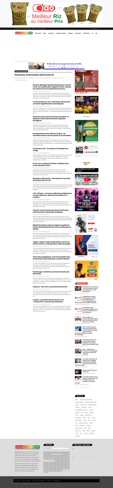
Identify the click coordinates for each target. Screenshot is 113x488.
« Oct (44, 472)
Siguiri (83, 430)
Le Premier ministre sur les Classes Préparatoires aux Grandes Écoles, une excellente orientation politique (86, 380)
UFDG (76, 433)
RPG (85, 428)
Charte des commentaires (38, 480)
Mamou (91, 423)
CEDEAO (77, 407)
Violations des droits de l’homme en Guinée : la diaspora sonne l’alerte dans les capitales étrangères (51, 118)
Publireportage (18, 28)
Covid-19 (77, 412)
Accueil (38, 33)
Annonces (51, 33)
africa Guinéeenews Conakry (86, 399)
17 (64, 465)
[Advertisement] (56, 48)
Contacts (48, 480)
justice (89, 417)
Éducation (92, 433)
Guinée (84, 417)
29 (56, 470)
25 (67, 468)
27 (49, 470)
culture (86, 412)
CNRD (89, 407)
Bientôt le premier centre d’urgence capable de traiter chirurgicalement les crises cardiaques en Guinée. (52, 227)
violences (86, 433)
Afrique (76, 404)
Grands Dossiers (61, 33)
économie (77, 436)
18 (67, 465)
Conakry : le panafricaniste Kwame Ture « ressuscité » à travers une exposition (48, 301)
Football (81, 415)
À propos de (18, 480)
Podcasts (81, 158)
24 (64, 468)
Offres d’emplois (26, 28)
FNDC (76, 415)
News (44, 33)
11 (67, 463)
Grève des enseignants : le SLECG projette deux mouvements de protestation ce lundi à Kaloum (51, 258)
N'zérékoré (82, 425)
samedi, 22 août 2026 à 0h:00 (20, 80)
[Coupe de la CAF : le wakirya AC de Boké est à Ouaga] (23, 153)
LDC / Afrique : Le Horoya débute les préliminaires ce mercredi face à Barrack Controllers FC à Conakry (52, 195)
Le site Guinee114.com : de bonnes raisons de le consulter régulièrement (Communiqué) (51, 103)
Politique (70, 33)
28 (52, 470)
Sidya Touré (78, 430)
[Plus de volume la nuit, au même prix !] (78, 371)
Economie (78, 33)
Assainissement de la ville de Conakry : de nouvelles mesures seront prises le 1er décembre (52, 134)
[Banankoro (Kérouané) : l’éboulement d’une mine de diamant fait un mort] (23, 183)
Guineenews (78, 417)
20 (49, 468)
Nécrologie (34, 28)
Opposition (88, 425)
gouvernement (88, 415)
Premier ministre (78, 428)
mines (76, 425)
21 (52, 468)
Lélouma (94, 420)
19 (45, 468)
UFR (81, 433)
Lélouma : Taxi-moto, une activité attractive (50, 287)
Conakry (91, 410)
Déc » (48, 472)
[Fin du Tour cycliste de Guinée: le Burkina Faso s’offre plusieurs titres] (23, 168)
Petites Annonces (41, 28)
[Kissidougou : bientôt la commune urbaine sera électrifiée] (23, 276)
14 (52, 465)
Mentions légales (26, 480)
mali (76, 423)
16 (60, 465)
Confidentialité (56, 480)
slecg (88, 430)
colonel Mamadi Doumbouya (81, 410)
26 (45, 470)
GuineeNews (77, 158)
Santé (89, 428)
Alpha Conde (83, 404)
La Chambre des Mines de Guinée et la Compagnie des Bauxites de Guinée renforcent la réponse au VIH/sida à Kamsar (86, 362)
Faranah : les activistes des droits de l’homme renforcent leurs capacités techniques (51, 211)
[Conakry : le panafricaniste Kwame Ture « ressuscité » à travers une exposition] (23, 304)
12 (45, 465)
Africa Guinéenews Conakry (91, 402)
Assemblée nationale (91, 404)
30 (60, 470)
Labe (89, 420)
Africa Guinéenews (79, 402)
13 (49, 465)
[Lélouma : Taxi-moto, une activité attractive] (23, 291)
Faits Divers (86, 33)
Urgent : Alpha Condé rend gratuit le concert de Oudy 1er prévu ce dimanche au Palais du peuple (51, 243)
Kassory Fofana (78, 420)
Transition (93, 430)
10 (64, 463)
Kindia (85, 420)
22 (56, 468)
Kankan (93, 417)
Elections (92, 412)
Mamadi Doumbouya (83, 423)
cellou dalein (84, 407)
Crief (82, 412)
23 (60, 468)
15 (56, 465)
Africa (76, 399)
